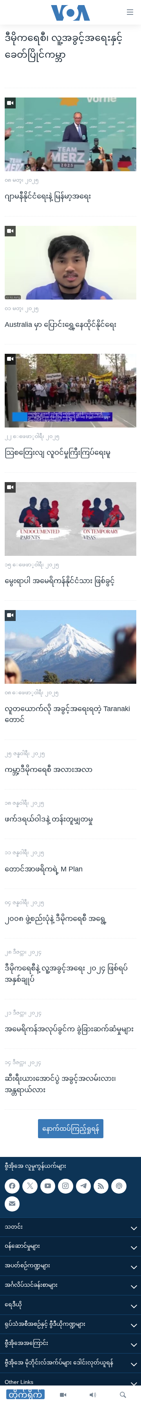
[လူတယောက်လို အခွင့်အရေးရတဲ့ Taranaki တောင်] (70, 647)
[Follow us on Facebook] (12, 1186)
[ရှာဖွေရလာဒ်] (123, 1395)
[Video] (63, 1395)
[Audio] (93, 1395)
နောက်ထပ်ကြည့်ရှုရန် (70, 1128)
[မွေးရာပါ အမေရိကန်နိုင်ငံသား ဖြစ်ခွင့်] (70, 519)
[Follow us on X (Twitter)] (29, 1186)
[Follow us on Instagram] (65, 1186)
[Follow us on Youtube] (47, 1186)
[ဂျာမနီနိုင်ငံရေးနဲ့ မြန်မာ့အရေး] (70, 134)
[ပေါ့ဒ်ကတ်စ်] (118, 1186)
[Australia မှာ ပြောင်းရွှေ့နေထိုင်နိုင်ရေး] (70, 263)
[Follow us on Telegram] (83, 1186)
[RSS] (101, 1186)
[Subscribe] (12, 1203)
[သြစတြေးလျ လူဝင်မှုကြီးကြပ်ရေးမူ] (70, 391)
